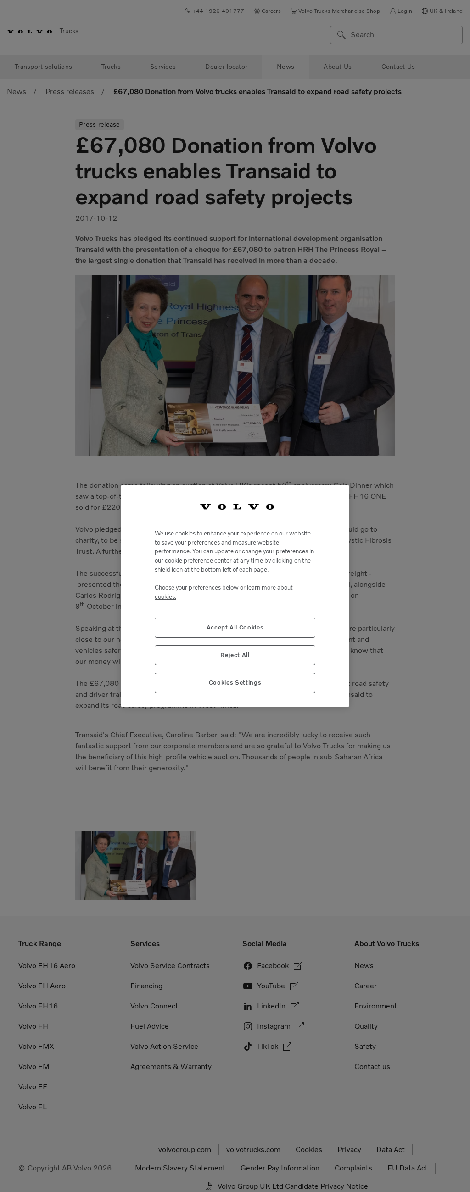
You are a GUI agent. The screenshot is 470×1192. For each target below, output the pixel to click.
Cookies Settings (235, 682)
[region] (235, 596)
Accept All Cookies (235, 627)
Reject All (235, 655)
